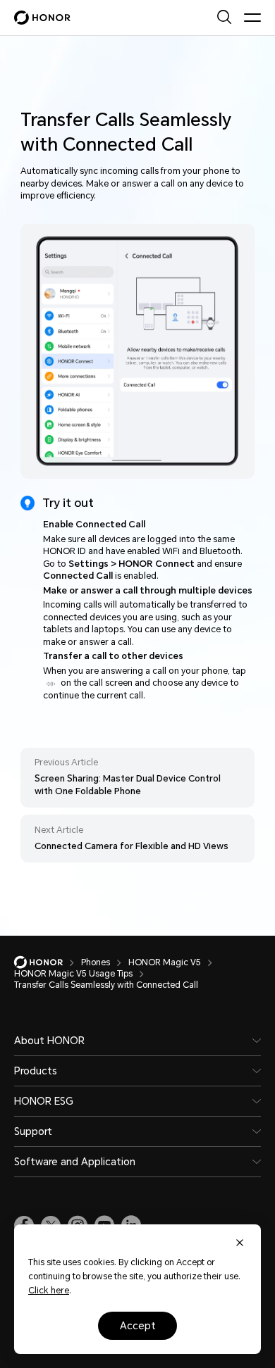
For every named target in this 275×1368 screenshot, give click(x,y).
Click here (48, 1290)
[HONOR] (47, 962)
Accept (138, 1325)
